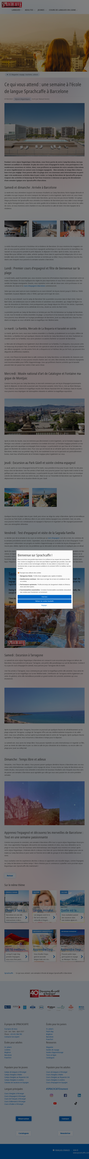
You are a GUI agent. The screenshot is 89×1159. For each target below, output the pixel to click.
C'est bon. (44, 597)
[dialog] (44, 579)
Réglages (44, 605)
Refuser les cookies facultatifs (44, 601)
